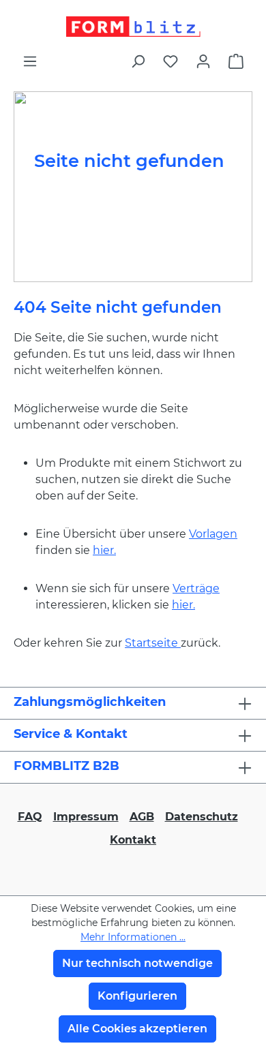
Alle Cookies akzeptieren (137, 1028)
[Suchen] (137, 61)
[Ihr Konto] (203, 61)
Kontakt (133, 839)
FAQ (30, 816)
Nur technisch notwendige (137, 963)
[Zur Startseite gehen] (133, 26)
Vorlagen (213, 533)
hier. (104, 550)
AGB (142, 816)
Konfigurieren (137, 995)
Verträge (196, 588)
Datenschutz (201, 816)
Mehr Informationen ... (133, 937)
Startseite (153, 642)
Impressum (86, 816)
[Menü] (30, 61)
